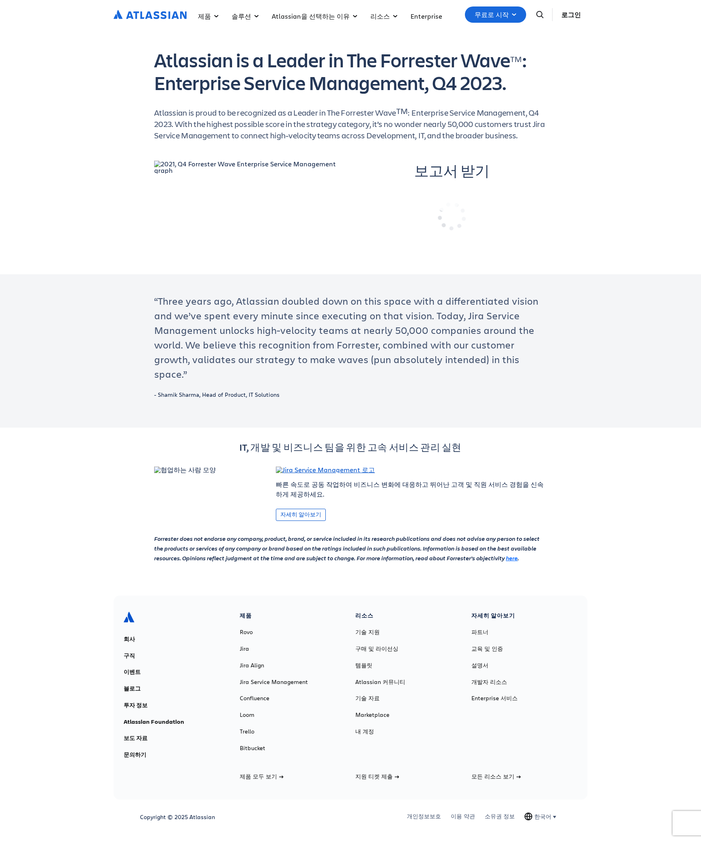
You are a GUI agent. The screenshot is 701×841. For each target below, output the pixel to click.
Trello (247, 731)
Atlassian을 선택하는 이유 (311, 16)
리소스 (380, 16)
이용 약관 (463, 816)
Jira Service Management (274, 682)
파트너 (479, 632)
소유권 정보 (500, 816)
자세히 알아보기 (300, 514)
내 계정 (364, 731)
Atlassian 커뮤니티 (380, 682)
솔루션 (241, 16)
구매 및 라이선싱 (376, 648)
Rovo (246, 632)
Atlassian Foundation (154, 721)
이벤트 (132, 672)
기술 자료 (367, 698)
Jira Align (252, 665)
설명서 (479, 665)
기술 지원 (367, 632)
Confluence (254, 698)
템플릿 (363, 665)
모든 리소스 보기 (492, 776)
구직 (129, 655)
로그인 (571, 14)
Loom (247, 715)
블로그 (132, 688)
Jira (244, 648)
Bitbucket (252, 748)
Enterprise (426, 16)
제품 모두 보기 (258, 776)
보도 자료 (136, 738)
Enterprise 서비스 (494, 698)
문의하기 (135, 754)
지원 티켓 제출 (374, 776)
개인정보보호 (424, 816)
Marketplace (372, 715)
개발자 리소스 (489, 682)
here (512, 558)
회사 (129, 639)
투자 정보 (136, 705)
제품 (204, 16)
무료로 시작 (492, 14)
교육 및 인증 (487, 648)
